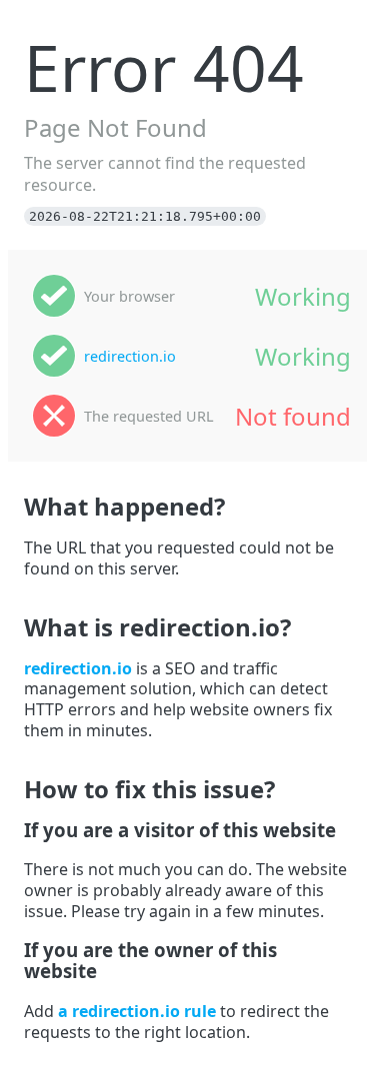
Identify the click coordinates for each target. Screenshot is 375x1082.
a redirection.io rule (137, 1011)
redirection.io (130, 356)
